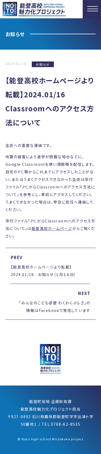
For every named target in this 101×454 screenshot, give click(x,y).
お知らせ (43, 64)
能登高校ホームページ (52, 228)
